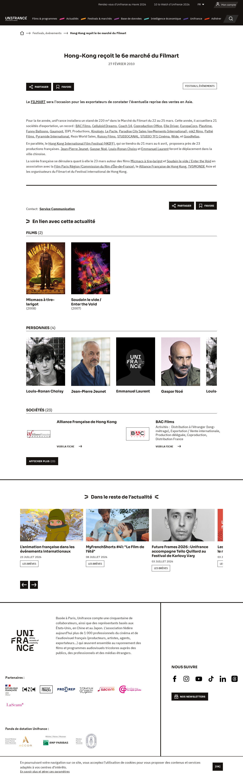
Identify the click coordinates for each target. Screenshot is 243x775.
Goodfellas (191, 136)
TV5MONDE (196, 166)
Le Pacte (111, 131)
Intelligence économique (166, 18)
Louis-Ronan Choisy (123, 149)
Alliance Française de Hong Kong (162, 166)
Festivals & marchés (100, 18)
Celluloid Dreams (104, 126)
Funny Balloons (37, 131)
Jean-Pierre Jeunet (74, 149)
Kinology (97, 131)
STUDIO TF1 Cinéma (155, 136)
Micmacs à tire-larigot (146, 161)
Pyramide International (52, 136)
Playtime (205, 126)
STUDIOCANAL (128, 136)
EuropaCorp (188, 126)
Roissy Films (106, 136)
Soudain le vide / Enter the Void (189, 161)
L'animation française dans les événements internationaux (47, 549)
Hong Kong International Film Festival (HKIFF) (81, 143)
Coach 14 (125, 126)
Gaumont (56, 131)
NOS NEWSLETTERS (192, 696)
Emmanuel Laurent (155, 149)
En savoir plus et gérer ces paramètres (45, 771)
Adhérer (216, 18)
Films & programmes (44, 18)
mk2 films (196, 131)
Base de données (131, 18)
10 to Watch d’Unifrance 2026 (172, 4)
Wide (175, 136)
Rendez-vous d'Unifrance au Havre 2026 (122, 4)
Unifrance (196, 18)
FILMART (38, 101)
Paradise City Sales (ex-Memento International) (153, 131)
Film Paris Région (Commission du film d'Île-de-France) (94, 166)
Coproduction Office (148, 126)
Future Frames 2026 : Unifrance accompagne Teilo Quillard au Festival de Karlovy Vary (180, 551)
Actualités (72, 18)
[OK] (217, 766)
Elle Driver (171, 126)
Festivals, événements (200, 86)
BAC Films (83, 126)
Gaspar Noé (98, 149)
